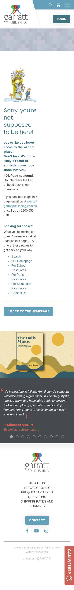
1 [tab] (11, 437)
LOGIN (61, 19)
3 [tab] (23, 437)
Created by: (29, 558)
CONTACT (37, 520)
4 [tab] (28, 437)
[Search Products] (50, 5)
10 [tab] (63, 437)
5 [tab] (34, 437)
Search (16, 256)
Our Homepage (21, 261)
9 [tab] (57, 437)
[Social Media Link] (27, 531)
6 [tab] (40, 437)
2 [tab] (17, 437)
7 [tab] (45, 437)
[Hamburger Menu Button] (67, 4)
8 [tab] (51, 437)
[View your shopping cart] (58, 5)
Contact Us (18, 293)
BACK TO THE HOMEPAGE (29, 311)
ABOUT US (37, 483)
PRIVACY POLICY (37, 487)
